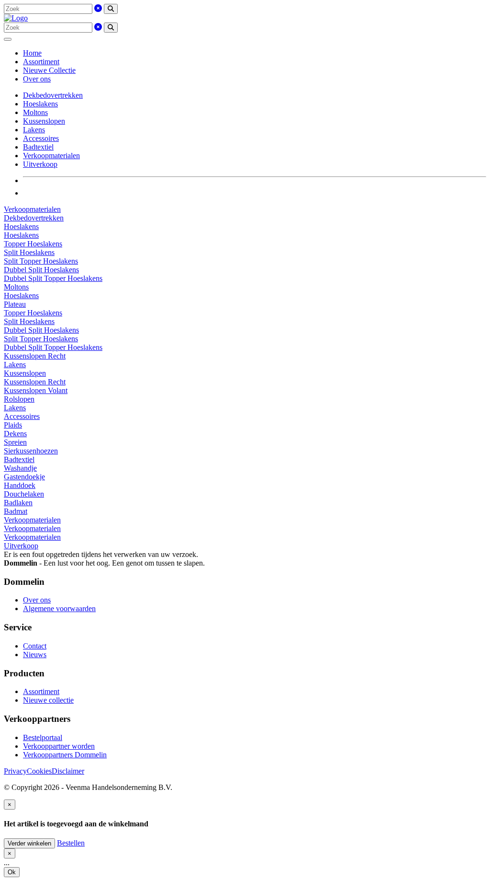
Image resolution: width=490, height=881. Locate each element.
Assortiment (41, 62)
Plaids (13, 425)
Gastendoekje (24, 477)
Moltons (35, 112)
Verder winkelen (29, 843)
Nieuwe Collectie (49, 70)
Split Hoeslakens (29, 252)
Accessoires (41, 138)
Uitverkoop (40, 164)
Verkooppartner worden (59, 746)
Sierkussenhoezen (31, 451)
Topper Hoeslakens (33, 244)
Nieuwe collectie (48, 700)
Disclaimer (68, 771)
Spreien (15, 442)
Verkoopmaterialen (51, 155)
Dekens (15, 433)
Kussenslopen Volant (35, 390)
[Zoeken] (111, 9)
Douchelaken (24, 494)
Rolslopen (19, 399)
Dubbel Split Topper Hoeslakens (53, 278)
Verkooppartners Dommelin (65, 755)
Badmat (15, 511)
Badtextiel (38, 147)
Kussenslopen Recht (35, 356)
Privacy (15, 771)
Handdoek (19, 485)
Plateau (15, 304)
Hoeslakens (40, 104)
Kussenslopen (44, 121)
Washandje (20, 468)
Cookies (39, 771)
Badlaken (18, 502)
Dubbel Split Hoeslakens (41, 270)
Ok (12, 872)
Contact (34, 646)
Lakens (34, 130)
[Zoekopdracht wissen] (98, 8)
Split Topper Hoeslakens (41, 261)
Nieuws (34, 654)
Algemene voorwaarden (59, 608)
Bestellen (71, 843)
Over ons (37, 79)
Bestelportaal (42, 737)
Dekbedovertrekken (53, 95)
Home (32, 53)
